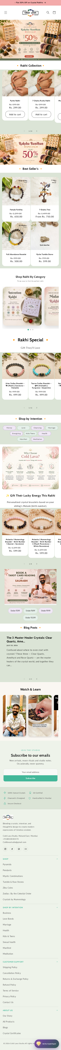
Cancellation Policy (12, 973)
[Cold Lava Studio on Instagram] (5, 849)
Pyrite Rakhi (15, 101)
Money (9, 428)
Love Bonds (8, 919)
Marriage (51, 428)
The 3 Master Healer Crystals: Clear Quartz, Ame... (29, 639)
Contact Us (8, 1002)
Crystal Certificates (12, 1033)
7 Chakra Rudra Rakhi (41, 101)
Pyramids (7, 864)
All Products (8, 1021)
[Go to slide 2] (30, 329)
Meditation (37, 439)
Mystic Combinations (13, 876)
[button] (6, 12)
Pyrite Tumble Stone (44, 254)
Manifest (23, 439)
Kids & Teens (9, 936)
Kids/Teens (30, 433)
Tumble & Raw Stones (13, 882)
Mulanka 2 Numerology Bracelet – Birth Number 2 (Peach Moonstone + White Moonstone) (41, 542)
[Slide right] (37, 131)
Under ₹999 (45, 611)
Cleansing (38, 428)
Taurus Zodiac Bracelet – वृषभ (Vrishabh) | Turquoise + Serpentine (41, 385)
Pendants (7, 870)
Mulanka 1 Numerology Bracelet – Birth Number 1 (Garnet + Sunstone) (15, 541)
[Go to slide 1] (28, 329)
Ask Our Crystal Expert (49, 1044)
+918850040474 (11, 839)
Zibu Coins (8, 888)
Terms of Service (11, 990)
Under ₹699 (30, 611)
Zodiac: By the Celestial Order (17, 893)
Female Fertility (16, 210)
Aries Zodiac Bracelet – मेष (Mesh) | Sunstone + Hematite (15, 385)
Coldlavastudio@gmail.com (14, 842)
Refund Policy (9, 985)
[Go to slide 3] (32, 329)
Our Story (7, 1016)
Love (23, 428)
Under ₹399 (15, 611)
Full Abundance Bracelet (16, 254)
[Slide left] (24, 131)
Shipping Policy (10, 967)
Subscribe (30, 778)
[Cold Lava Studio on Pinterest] (18, 849)
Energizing (16, 433)
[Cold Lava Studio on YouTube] (25, 849)
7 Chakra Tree (44, 210)
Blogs (5, 1027)
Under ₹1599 (30, 618)
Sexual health (9, 942)
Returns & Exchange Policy (15, 979)
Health (44, 433)
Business (7, 913)
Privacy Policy (9, 996)
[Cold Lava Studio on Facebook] (12, 849)
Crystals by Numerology (14, 899)
